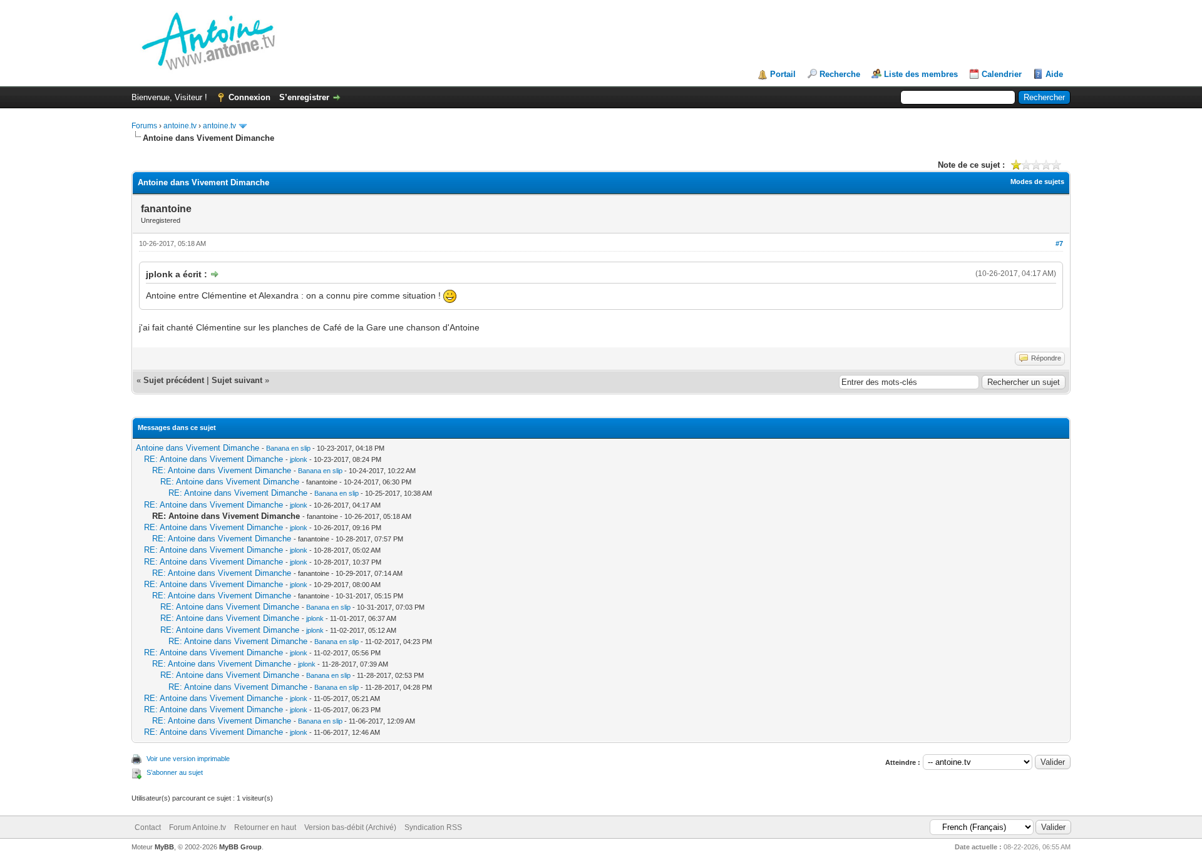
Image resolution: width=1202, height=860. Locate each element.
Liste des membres (921, 74)
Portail (783, 74)
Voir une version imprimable (188, 758)
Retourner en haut (265, 827)
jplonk (298, 459)
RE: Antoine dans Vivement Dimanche (213, 459)
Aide (1054, 74)
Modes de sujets (1037, 181)
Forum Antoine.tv (197, 827)
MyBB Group (240, 847)
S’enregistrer (304, 97)
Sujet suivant (237, 380)
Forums (144, 125)
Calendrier (1002, 74)
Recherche (839, 74)
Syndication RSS (433, 827)
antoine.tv (180, 125)
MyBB (164, 847)
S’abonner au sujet (174, 772)
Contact (148, 827)
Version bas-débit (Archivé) (350, 827)
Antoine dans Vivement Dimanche (197, 448)
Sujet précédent (173, 380)
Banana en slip (288, 448)
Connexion (249, 97)
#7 (1059, 243)
